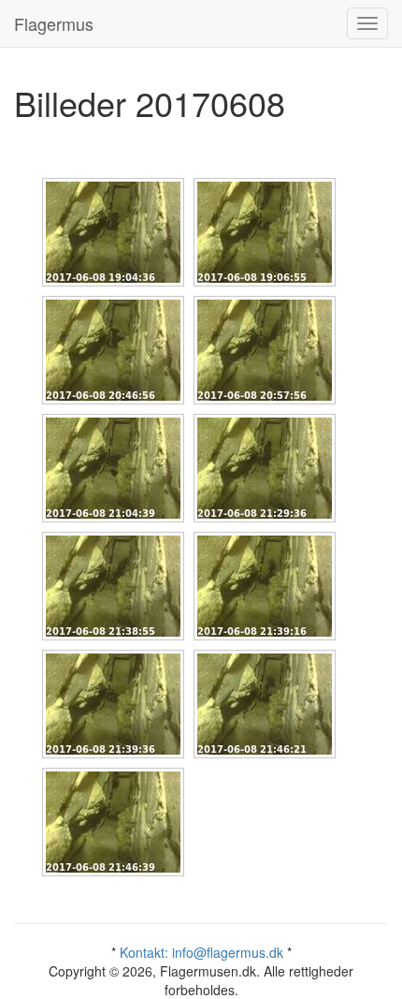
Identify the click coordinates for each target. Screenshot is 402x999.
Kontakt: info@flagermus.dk (201, 952)
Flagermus (53, 23)
